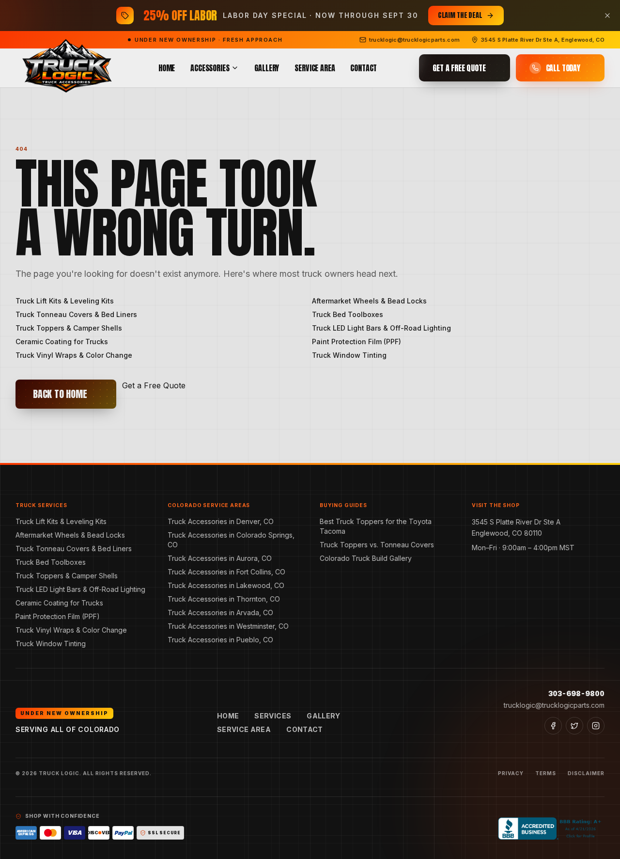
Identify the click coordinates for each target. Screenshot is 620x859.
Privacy (511, 773)
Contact (363, 68)
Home (166, 68)
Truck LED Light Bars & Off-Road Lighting (381, 328)
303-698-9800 (576, 693)
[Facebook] (553, 725)
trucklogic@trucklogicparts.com (554, 705)
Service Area (314, 68)
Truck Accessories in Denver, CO (221, 521)
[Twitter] (574, 725)
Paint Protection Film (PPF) (356, 341)
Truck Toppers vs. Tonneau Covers (377, 545)
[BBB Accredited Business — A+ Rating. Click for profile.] (551, 828)
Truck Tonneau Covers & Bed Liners (76, 314)
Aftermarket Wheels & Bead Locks (369, 301)
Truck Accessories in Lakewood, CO (226, 585)
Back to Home (60, 393)
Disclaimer (586, 773)
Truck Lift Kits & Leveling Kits (65, 301)
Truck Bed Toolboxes (347, 314)
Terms (545, 773)
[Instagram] (595, 725)
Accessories (209, 68)
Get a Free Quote (154, 385)
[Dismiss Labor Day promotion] (607, 15)
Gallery (266, 68)
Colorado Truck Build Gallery (366, 558)
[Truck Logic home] (66, 68)
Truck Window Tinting (349, 355)
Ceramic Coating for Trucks (62, 341)
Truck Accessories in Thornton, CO (224, 599)
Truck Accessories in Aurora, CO (220, 558)
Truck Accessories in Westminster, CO (228, 626)
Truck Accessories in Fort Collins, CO (226, 572)
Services (272, 716)
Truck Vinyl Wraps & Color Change (74, 355)
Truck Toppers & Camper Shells (69, 328)
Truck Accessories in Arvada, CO (220, 612)
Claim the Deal (460, 15)
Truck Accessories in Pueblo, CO (220, 640)
